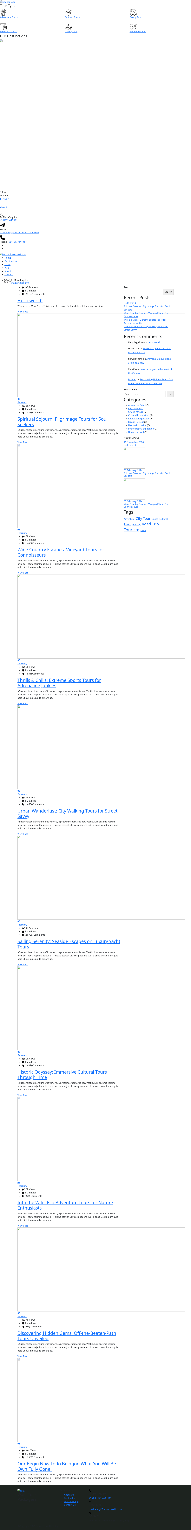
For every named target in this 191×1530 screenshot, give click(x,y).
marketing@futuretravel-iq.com (105, 1509)
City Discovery (135, 408)
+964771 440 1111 (9, 220)
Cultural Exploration (138, 415)
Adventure (129, 519)
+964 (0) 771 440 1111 (100, 1498)
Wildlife (143, 531)
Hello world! (30, 300)
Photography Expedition (141, 428)
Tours (7, 264)
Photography (132, 524)
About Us (69, 1494)
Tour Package (71, 1501)
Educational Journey (138, 418)
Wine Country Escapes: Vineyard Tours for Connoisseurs (60, 552)
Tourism (131, 530)
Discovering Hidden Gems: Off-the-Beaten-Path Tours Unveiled (66, 1335)
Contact (8, 274)
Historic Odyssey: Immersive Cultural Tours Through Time (62, 1074)
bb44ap (132, 379)
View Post (22, 311)
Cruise (155, 519)
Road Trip (150, 524)
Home (7, 257)
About (7, 271)
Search (127, 287)
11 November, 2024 (134, 442)
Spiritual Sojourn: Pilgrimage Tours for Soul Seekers (62, 421)
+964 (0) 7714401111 (18, 241)
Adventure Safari (137, 405)
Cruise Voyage (135, 411)
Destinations (70, 1498)
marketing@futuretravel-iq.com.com (19, 232)
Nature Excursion (137, 425)
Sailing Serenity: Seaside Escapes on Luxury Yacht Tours (68, 944)
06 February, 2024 (133, 470)
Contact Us (70, 1504)
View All (4, 207)
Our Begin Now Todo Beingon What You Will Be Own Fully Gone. (66, 1466)
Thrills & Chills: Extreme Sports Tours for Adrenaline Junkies (59, 682)
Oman (5, 199)
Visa (6, 267)
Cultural (163, 519)
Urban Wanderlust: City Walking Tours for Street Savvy (67, 813)
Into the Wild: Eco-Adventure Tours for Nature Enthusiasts (65, 1205)
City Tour (143, 518)
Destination (10, 261)
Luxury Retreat (136, 421)
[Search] (170, 394)
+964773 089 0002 (20, 283)
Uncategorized (136, 432)
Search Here (130, 389)
